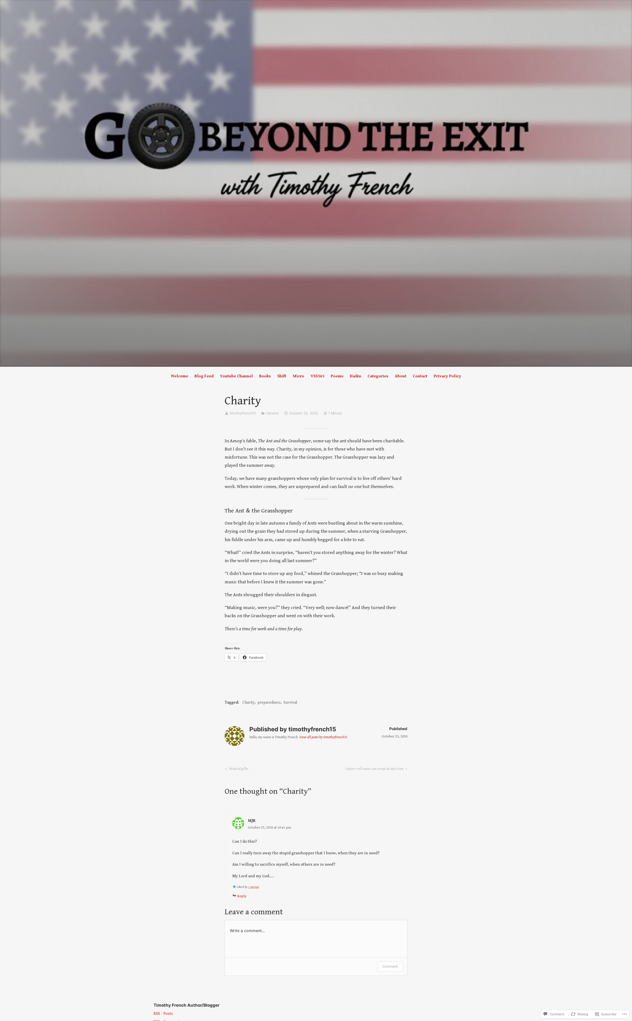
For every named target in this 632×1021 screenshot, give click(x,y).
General (272, 413)
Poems (337, 376)
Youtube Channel (236, 376)
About (400, 376)
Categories (378, 376)
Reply (241, 896)
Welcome (179, 376)
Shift (281, 376)
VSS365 (317, 376)
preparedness (269, 702)
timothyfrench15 (243, 413)
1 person (253, 887)
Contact (420, 376)
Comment (390, 966)
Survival (290, 702)
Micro (298, 376)
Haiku (355, 376)
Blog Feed (204, 376)
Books (265, 376)
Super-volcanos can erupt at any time (375, 769)
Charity (248, 702)
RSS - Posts (163, 1013)
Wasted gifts (236, 769)
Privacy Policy (447, 376)
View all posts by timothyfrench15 (323, 737)
